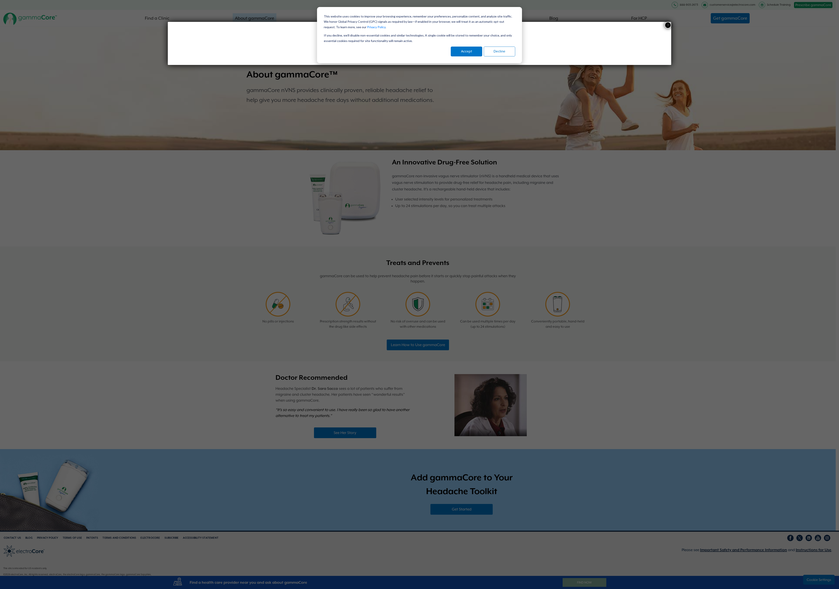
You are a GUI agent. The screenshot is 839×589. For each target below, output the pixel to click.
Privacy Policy (376, 27)
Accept (466, 51)
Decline (499, 51)
